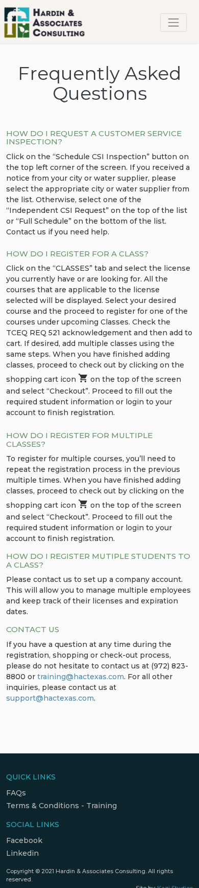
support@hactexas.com (50, 698)
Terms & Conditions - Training (61, 805)
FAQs (16, 792)
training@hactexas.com (80, 676)
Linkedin (22, 853)
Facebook (24, 840)
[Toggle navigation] (173, 22)
